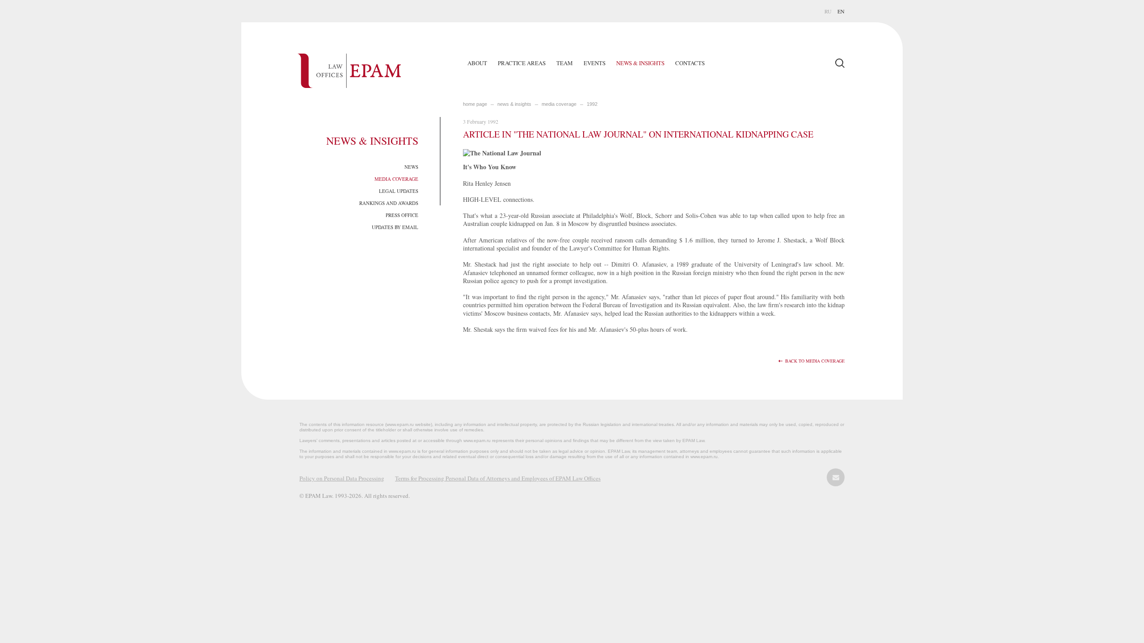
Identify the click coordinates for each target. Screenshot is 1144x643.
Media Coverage (396, 178)
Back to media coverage (815, 361)
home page (475, 104)
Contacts (690, 63)
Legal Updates (398, 191)
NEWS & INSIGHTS (514, 104)
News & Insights (640, 63)
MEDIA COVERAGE (559, 104)
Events (595, 63)
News (411, 166)
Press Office (402, 215)
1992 (592, 104)
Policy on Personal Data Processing (341, 478)
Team (564, 63)
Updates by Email (395, 227)
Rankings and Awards (388, 203)
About (477, 63)
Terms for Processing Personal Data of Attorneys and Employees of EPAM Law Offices (498, 478)
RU (828, 11)
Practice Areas (522, 63)
